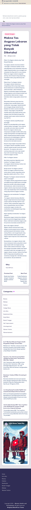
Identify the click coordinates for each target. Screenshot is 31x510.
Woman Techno (7, 329)
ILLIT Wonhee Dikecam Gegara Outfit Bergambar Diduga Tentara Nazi (14, 342)
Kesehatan (5, 483)
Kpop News (6, 317)
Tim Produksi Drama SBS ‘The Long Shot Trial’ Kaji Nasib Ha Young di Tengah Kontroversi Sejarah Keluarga (15, 406)
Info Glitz (5, 311)
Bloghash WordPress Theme (15, 507)
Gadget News (7, 308)
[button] (9, 267)
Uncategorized (7, 326)
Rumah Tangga (9, 34)
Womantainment (7, 332)
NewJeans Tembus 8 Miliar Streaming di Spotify (14, 375)
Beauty (5, 299)
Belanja (5, 302)
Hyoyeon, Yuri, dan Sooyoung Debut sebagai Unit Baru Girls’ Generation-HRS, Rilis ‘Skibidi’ (14, 358)
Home (3, 474)
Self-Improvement (8, 323)
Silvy (8, 265)
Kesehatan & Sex (8, 314)
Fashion (5, 305)
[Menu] (4, 21)
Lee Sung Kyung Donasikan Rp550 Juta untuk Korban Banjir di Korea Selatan (14, 390)
